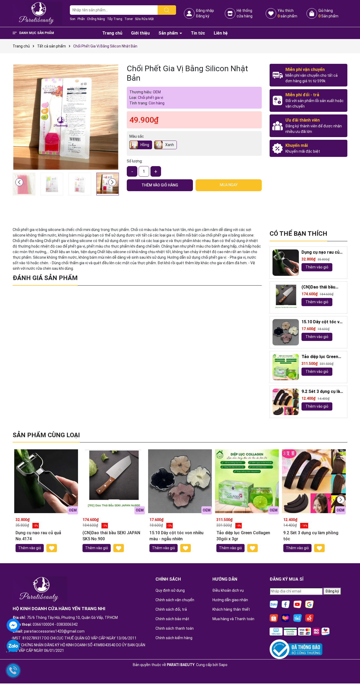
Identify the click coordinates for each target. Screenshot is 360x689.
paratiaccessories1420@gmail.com (54, 631)
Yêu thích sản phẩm (287, 13)
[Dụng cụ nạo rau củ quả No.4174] (286, 262)
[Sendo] (309, 617)
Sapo (223, 665)
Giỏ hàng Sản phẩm (328, 13)
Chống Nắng (96, 19)
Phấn (81, 19)
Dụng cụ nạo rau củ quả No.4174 (320, 252)
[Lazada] (285, 617)
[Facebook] (285, 604)
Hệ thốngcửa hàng (244, 13)
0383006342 (67, 624)
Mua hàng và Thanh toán (233, 619)
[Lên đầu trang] (349, 670)
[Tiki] (297, 617)
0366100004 (43, 624)
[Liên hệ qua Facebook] (13, 625)
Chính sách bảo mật (172, 619)
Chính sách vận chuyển (174, 600)
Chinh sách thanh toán (174, 628)
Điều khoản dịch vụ (228, 590)
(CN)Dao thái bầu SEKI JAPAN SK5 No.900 (318, 287)
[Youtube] (297, 604)
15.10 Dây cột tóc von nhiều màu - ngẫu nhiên (322, 322)
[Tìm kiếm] (167, 10)
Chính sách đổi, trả (171, 609)
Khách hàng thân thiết (231, 609)
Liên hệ (221, 33)
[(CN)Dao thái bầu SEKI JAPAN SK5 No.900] (286, 297)
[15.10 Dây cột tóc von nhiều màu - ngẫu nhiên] (286, 332)
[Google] (309, 604)
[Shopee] (274, 617)
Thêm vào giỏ (316, 267)
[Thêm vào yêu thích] (51, 548)
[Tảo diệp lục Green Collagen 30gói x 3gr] (286, 367)
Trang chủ (112, 33)
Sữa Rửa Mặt (144, 19)
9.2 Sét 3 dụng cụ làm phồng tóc (322, 391)
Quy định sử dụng (170, 590)
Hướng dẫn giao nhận (230, 600)
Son (72, 19)
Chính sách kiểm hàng (173, 638)
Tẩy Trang (114, 19)
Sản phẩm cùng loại (46, 435)
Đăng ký (202, 16)
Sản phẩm (168, 33)
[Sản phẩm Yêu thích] (271, 13)
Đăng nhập (205, 10)
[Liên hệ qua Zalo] (13, 646)
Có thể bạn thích (298, 233)
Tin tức (198, 33)
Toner (128, 19)
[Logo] (37, 13)
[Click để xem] (66, 117)
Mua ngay (229, 185)
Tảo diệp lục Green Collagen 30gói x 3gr (321, 357)
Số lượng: (135, 161)
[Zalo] (274, 604)
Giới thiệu (140, 33)
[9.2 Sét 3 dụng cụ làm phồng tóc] (286, 402)
